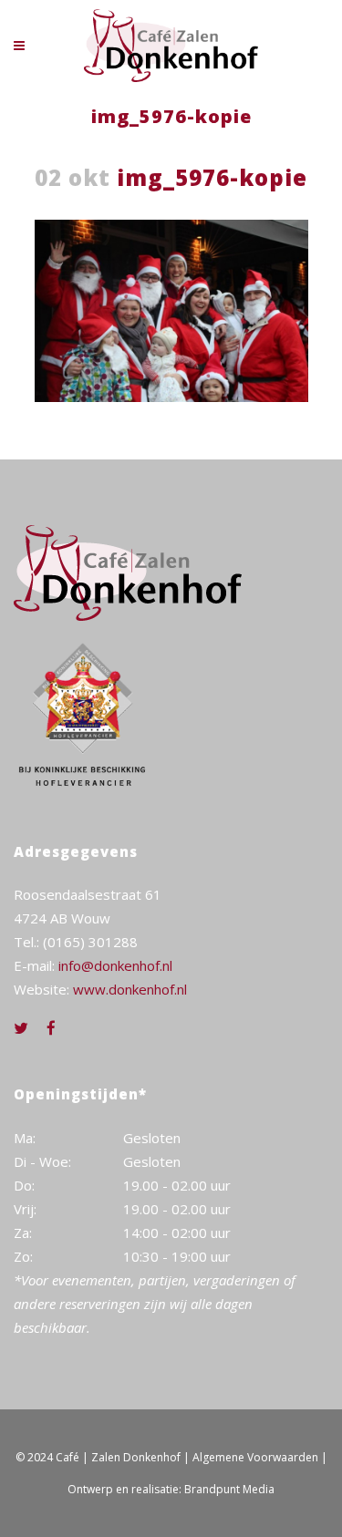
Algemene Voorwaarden (255, 1457)
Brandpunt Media (229, 1489)
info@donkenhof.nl (115, 965)
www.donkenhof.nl (130, 989)
